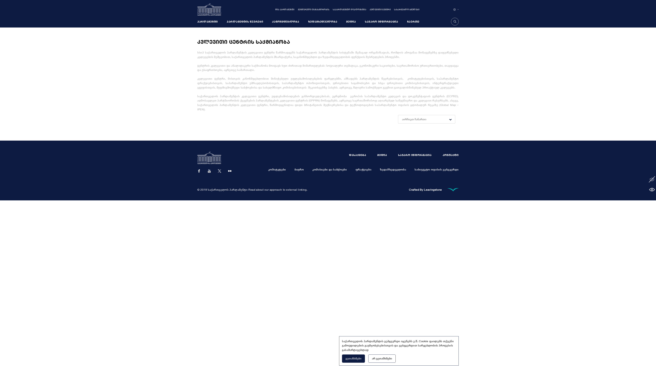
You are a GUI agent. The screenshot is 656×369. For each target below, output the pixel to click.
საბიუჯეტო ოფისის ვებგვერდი (437, 169)
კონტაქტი (451, 155)
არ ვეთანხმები (382, 358)
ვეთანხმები (353, 358)
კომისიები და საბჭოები (329, 169)
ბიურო (299, 169)
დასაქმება (357, 155)
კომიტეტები (277, 169)
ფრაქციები (364, 169)
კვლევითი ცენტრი (380, 9)
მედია (382, 155)
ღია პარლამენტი (285, 9)
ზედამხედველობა (393, 169)
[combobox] (425, 119)
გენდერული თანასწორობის (314, 9)
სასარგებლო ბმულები (406, 9)
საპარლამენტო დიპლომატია (349, 9)
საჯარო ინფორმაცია (415, 155)
